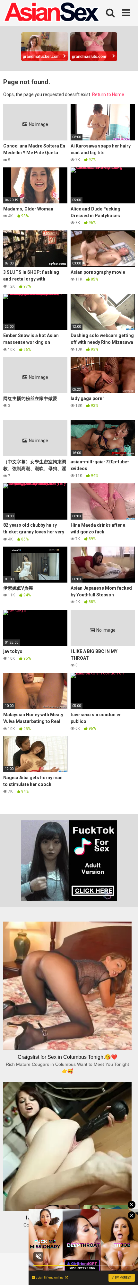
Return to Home (108, 94)
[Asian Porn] (51, 12)
